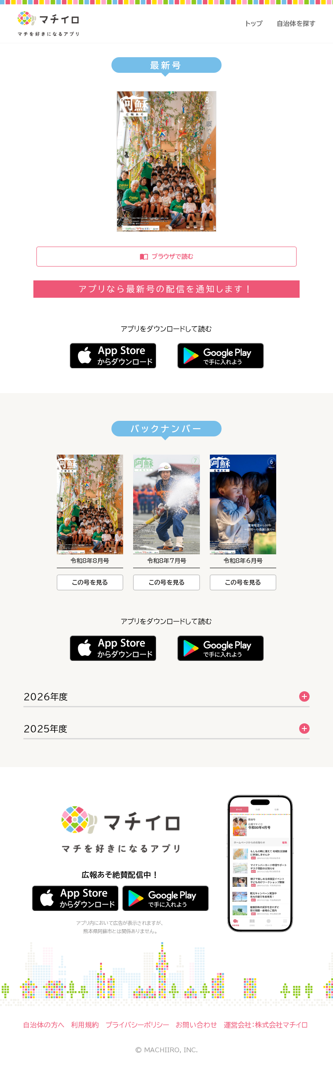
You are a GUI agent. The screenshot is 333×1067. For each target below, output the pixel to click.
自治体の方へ (44, 1024)
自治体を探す (296, 23)
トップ (254, 23)
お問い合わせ (196, 1024)
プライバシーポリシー (137, 1024)
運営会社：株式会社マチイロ (266, 1024)
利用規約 (85, 1024)
